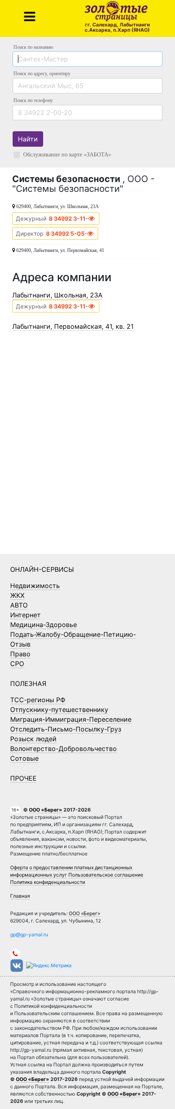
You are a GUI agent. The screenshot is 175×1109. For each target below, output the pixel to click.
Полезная (28, 683)
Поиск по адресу (41, 73)
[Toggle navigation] (29, 16)
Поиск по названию (33, 47)
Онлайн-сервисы (42, 569)
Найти (28, 139)
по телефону (33, 100)
